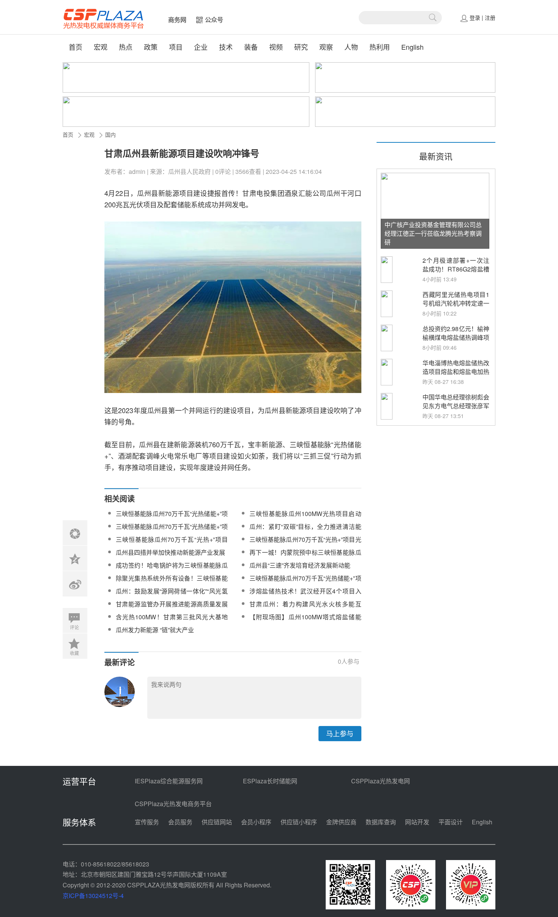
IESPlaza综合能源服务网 (169, 781)
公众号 (214, 19)
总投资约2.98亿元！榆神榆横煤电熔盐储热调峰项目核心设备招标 (455, 337)
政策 (151, 47)
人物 (351, 47)
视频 (276, 47)
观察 (326, 47)
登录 (475, 17)
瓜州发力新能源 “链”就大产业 (155, 629)
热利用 (379, 47)
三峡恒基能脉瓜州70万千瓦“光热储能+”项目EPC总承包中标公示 (172, 531)
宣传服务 (147, 822)
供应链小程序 (299, 822)
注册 (490, 17)
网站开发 (417, 822)
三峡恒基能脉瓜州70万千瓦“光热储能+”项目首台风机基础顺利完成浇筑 (172, 518)
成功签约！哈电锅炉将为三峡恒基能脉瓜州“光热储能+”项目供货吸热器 (172, 570)
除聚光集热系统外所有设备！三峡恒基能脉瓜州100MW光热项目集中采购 (172, 583)
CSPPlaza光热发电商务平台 (173, 803)
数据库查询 (381, 822)
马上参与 (339, 733)
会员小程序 (256, 822)
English (412, 47)
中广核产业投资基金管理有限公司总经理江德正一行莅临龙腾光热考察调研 (433, 233)
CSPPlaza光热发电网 (380, 781)
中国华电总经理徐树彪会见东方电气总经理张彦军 (455, 401)
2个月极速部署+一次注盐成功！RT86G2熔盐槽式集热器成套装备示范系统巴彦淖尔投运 (455, 273)
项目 (176, 47)
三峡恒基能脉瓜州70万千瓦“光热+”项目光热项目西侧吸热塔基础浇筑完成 (305, 544)
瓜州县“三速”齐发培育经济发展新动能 (299, 565)
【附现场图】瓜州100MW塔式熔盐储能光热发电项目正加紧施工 (305, 621)
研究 (301, 47)
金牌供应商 (341, 822)
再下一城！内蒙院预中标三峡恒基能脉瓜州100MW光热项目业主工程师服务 (305, 557)
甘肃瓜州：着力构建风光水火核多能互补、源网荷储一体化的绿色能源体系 (305, 608)
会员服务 (180, 822)
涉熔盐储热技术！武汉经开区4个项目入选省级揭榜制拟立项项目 (305, 595)
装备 (251, 47)
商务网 (177, 19)
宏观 (100, 47)
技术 (226, 47)
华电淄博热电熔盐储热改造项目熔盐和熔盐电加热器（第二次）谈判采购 (455, 371)
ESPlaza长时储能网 (270, 781)
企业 (201, 47)
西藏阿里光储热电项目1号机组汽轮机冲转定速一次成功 (455, 303)
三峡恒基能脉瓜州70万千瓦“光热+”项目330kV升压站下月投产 (172, 544)
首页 (75, 47)
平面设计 (450, 822)
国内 (110, 134)
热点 (125, 47)
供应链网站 (217, 822)
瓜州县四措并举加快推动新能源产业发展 (170, 552)
